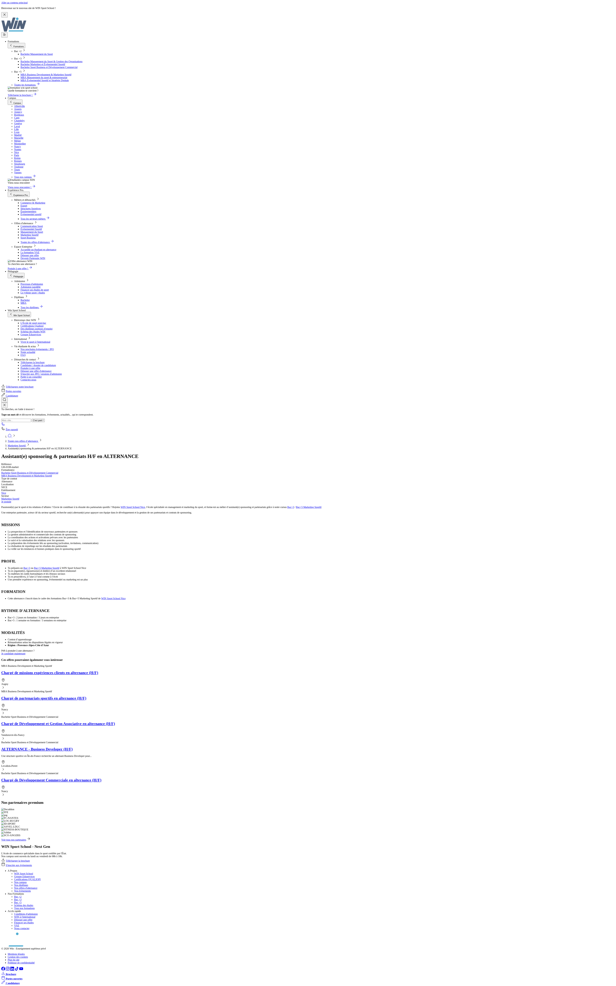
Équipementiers (28, 211)
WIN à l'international (24, 916)
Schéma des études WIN (33, 331)
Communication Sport (32, 226)
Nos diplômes (21, 885)
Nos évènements (22, 891)
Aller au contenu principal (14, 2)
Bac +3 (17, 899)
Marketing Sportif (29, 234)
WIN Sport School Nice (133, 507)
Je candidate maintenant (13, 653)
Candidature (12, 395)
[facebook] (3, 969)
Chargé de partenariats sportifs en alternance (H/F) (43, 698)
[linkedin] (12, 969)
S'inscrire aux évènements (19, 865)
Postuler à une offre (30, 368)
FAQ (23, 355)
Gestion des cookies (18, 957)
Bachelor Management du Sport (37, 54)
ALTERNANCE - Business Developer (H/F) (37, 749)
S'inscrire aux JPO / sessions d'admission (41, 374)
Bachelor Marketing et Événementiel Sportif (43, 64)
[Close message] (4, 14)
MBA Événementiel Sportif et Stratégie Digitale (45, 80)
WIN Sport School (23, 873)
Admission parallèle (31, 287)
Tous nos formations (24, 908)
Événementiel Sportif (31, 229)
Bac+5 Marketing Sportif (308, 507)
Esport (24, 205)
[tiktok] (17, 969)
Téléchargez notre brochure (20, 386)
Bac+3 (290, 507)
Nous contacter (21, 928)
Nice (3, 493)
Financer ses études (24, 922)
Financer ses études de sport (35, 289)
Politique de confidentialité (21, 962)
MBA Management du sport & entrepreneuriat (44, 77)
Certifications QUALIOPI (27, 879)
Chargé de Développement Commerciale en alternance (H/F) (51, 780)
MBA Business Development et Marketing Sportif (26, 475)
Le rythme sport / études (33, 292)
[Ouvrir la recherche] (4, 400)
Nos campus (20, 882)
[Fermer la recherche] (4, 405)
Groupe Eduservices (31, 334)
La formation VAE (30, 252)
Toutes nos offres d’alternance (23, 441)
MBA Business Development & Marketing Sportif (46, 74)
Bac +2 (17, 896)
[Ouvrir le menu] (4, 34)
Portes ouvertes (13, 391)
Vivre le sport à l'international (35, 342)
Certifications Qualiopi (32, 326)
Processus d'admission (32, 284)
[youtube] (21, 969)
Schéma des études (23, 905)
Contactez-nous (28, 379)
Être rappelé (12, 429)
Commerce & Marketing (33, 202)
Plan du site (13, 959)
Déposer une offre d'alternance (36, 371)
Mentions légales (16, 954)
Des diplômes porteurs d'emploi (36, 328)
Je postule (6, 501)
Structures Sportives (31, 208)
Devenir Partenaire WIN (33, 258)
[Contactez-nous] (3, 425)
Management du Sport (32, 232)
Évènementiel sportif (31, 214)
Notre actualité (28, 352)
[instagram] (8, 969)
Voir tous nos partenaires (13, 839)
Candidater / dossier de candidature (38, 365)
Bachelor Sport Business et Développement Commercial (49, 67)
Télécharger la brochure (33, 362)
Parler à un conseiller (31, 376)
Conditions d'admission (26, 914)
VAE (16, 925)
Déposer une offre (30, 255)
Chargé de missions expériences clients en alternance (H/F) (49, 673)
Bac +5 (17, 902)
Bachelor (25, 300)
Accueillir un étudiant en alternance (38, 249)
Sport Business (28, 237)
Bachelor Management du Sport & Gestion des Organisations (51, 61)
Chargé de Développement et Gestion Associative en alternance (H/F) (58, 724)
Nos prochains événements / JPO (37, 349)
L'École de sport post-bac (33, 323)
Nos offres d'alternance (25, 888)
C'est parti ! (38, 420)
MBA (23, 303)
